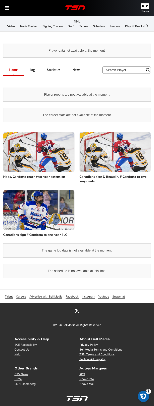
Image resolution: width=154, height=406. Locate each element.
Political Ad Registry (92, 359)
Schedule (99, 26)
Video (11, 26)
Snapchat (118, 296)
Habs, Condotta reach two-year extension (34, 177)
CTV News (21, 374)
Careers (21, 296)
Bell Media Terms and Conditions (100, 349)
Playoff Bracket (135, 26)
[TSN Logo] (75, 7)
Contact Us (21, 349)
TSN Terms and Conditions (96, 354)
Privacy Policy (88, 344)
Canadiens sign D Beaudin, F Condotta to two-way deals (113, 179)
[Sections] (7, 8)
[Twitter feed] (77, 310)
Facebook (72, 296)
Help (17, 354)
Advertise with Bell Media (45, 296)
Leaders (115, 26)
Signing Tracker (53, 26)
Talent (9, 296)
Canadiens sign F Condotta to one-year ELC (35, 235)
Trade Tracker (29, 26)
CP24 (18, 379)
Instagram (88, 296)
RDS (82, 374)
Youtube (103, 296)
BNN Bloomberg (25, 384)
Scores (145, 11)
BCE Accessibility (25, 344)
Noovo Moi (86, 384)
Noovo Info (86, 379)
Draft (71, 26)
